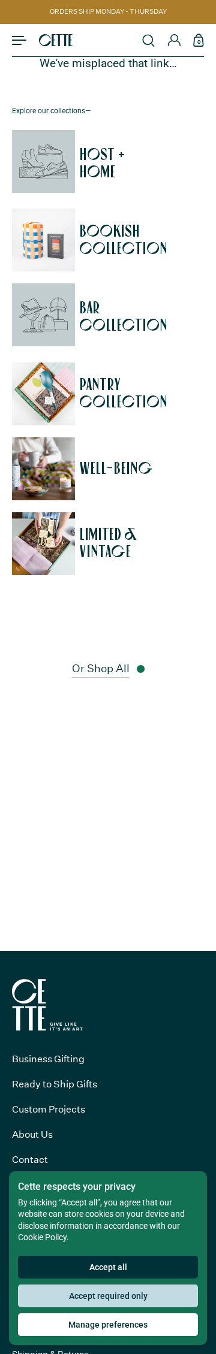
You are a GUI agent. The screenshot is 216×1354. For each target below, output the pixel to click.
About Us (32, 1134)
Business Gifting (48, 1059)
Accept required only (108, 1296)
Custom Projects (48, 1109)
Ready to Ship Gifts (54, 1084)
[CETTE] (56, 40)
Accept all (108, 1267)
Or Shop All (101, 668)
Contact (30, 1159)
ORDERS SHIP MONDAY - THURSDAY (108, 12)
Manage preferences (108, 1324)
